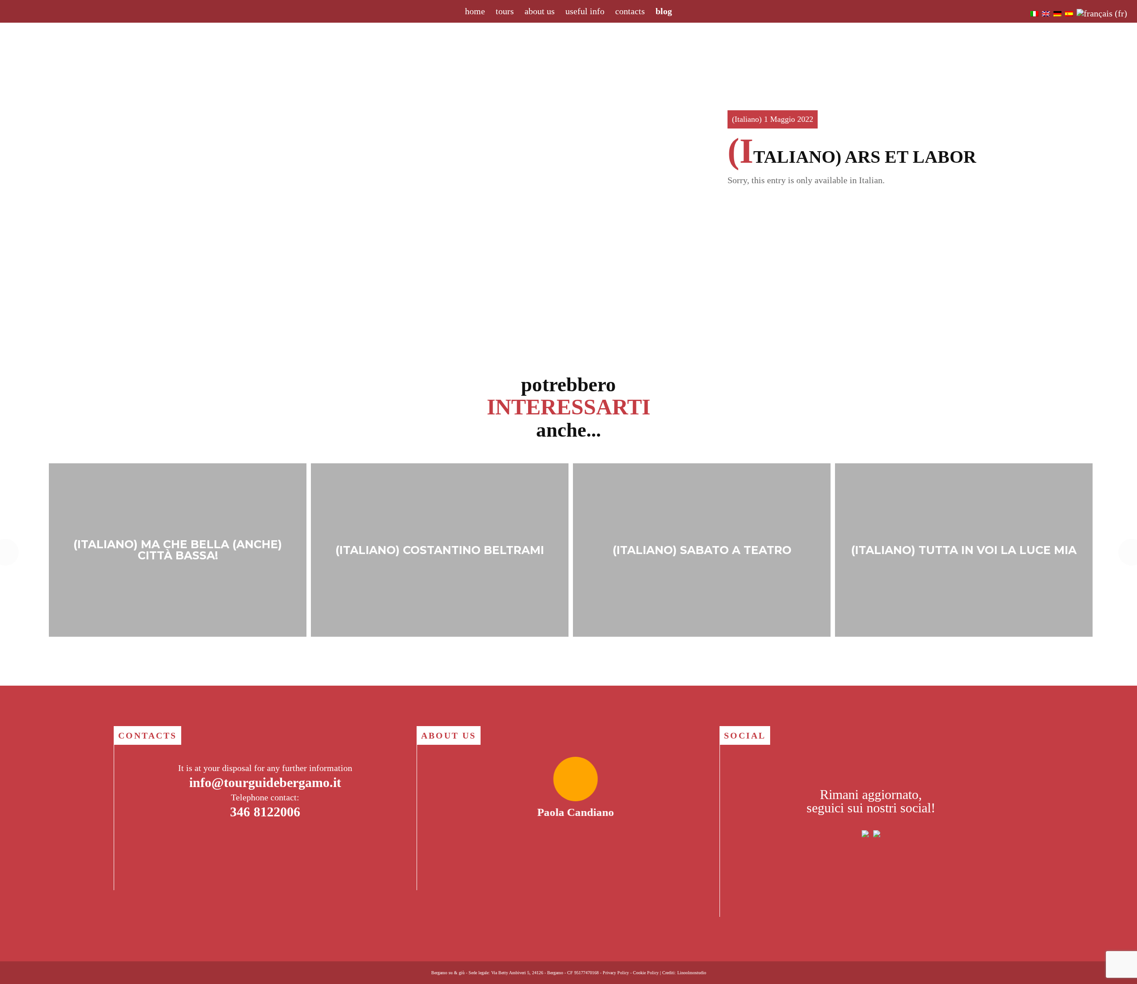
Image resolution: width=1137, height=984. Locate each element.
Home (475, 11)
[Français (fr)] (1102, 13)
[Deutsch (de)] (1057, 13)
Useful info (584, 11)
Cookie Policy (646, 972)
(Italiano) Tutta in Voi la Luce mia (964, 550)
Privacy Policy (616, 972)
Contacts (630, 11)
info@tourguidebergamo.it (265, 782)
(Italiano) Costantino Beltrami (439, 550)
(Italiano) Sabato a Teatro (701, 550)
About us (540, 11)
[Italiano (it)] (1034, 13)
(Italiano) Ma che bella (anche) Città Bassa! (177, 550)
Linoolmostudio (691, 972)
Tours (505, 11)
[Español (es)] (1069, 13)
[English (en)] (1046, 13)
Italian (871, 180)
